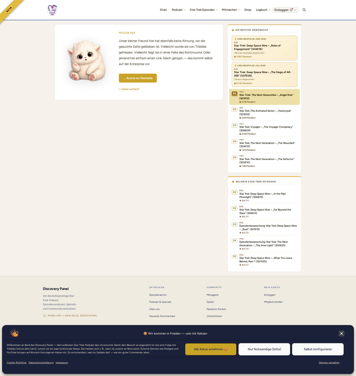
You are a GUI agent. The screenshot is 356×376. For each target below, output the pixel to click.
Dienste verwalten (329, 362)
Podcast (177, 10)
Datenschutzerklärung (41, 362)
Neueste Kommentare (162, 316)
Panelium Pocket (216, 309)
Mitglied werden (273, 301)
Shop (247, 10)
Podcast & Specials (160, 301)
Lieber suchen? (130, 89)
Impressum (62, 362)
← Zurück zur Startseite (137, 78)
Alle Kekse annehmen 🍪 (211, 349)
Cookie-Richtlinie (17, 362)
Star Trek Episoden (202, 10)
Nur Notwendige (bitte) (264, 349)
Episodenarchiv (158, 294)
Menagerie (213, 294)
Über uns (154, 309)
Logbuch (262, 10)
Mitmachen (229, 10)
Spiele (210, 301)
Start (163, 10)
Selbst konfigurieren (318, 349)
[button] (342, 333)
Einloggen (269, 294)
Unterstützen (214, 316)
